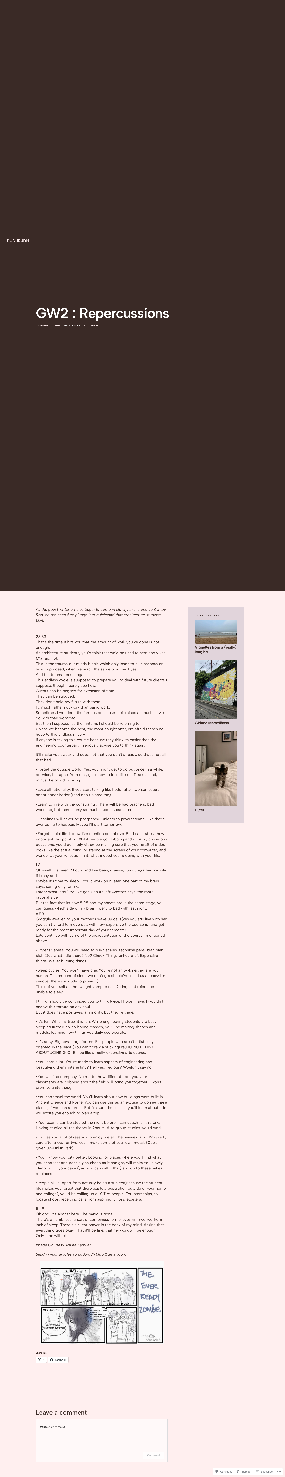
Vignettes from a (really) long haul (215, 649)
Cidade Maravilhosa (212, 723)
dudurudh (90, 325)
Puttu (199, 810)
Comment (153, 1455)
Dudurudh (18, 240)
